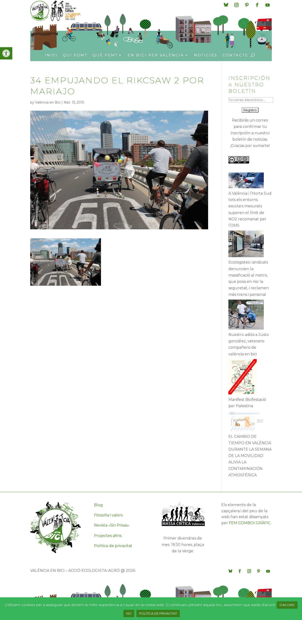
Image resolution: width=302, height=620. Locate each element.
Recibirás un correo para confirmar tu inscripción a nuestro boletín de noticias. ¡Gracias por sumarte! (250, 133)
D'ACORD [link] (287, 605)
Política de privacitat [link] (113, 546)
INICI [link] (51, 55)
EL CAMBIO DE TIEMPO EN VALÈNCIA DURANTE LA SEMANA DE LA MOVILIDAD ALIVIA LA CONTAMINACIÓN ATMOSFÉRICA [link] (250, 455)
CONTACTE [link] (235, 55)
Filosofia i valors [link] (108, 515)
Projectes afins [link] (108, 535)
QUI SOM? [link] (75, 55)
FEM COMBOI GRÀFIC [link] (249, 523)
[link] (6, 53)
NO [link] (128, 613)
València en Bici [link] (48, 102)
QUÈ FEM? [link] (105, 55)
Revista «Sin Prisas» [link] (111, 525)
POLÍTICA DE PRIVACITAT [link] (158, 613)
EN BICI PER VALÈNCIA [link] (156, 55)
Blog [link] (98, 505)
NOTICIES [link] (205, 55)
